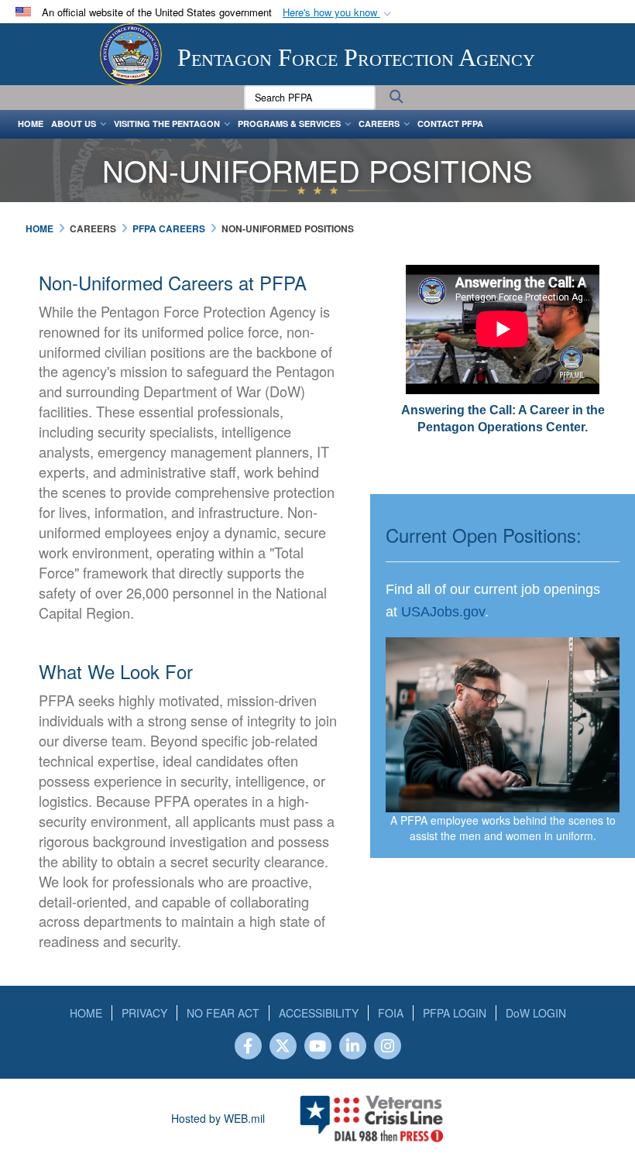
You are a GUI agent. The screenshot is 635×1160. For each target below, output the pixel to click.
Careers (379, 123)
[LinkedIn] (352, 1047)
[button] (338, 13)
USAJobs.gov (443, 611)
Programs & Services (289, 123)
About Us (73, 123)
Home (30, 123)
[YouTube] (317, 1047)
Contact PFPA (450, 123)
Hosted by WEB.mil (218, 1118)
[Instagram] (387, 1047)
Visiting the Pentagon (167, 123)
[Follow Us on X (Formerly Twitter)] (283, 1047)
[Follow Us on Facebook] (248, 1047)
